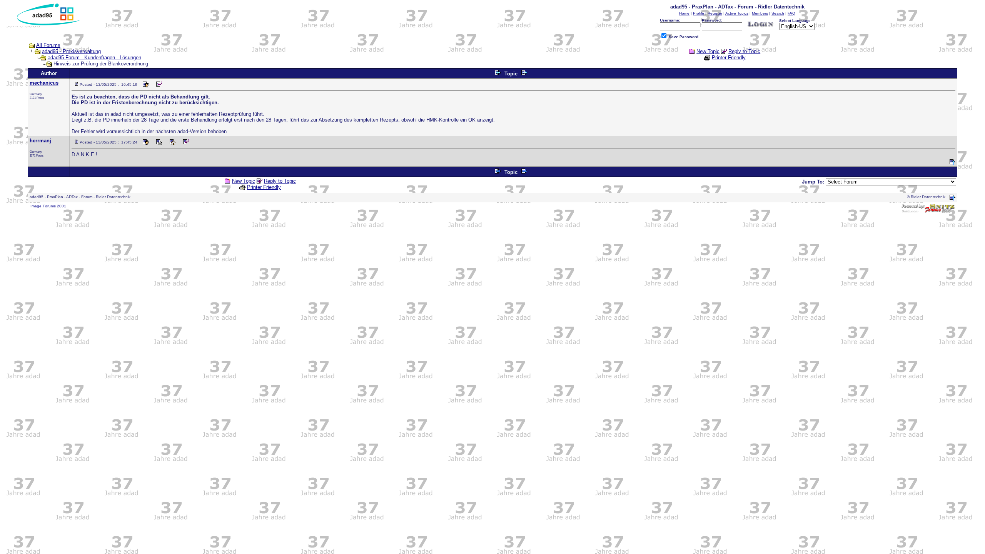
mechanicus (44, 83)
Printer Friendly (729, 57)
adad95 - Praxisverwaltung (71, 51)
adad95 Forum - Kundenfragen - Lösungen (94, 57)
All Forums (48, 45)
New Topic (708, 51)
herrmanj (40, 141)
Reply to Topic (744, 51)
